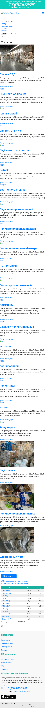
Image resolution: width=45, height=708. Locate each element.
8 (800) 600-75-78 (17, 688)
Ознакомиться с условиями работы (15, 583)
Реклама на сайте (7, 659)
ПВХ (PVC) (6, 603)
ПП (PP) (5, 596)
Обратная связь (7, 666)
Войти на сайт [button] (9, 576)
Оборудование (6, 647)
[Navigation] (43, 13)
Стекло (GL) (6, 619)
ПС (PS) (5, 598)
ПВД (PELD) (6, 590)
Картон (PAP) (7, 614)
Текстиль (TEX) (7, 616)
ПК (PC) (5, 609)
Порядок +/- (5, 24)
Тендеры (4, 650)
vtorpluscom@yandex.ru (22, 7)
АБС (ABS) (6, 606)
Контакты (4, 669)
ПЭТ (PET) (6, 601)
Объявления (5, 640)
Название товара (7, 26)
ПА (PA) (5, 611)
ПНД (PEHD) (6, 593)
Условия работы (7, 662)
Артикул (4, 28)
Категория (4, 31)
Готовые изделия (7, 643)
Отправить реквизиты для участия (15, 581)
